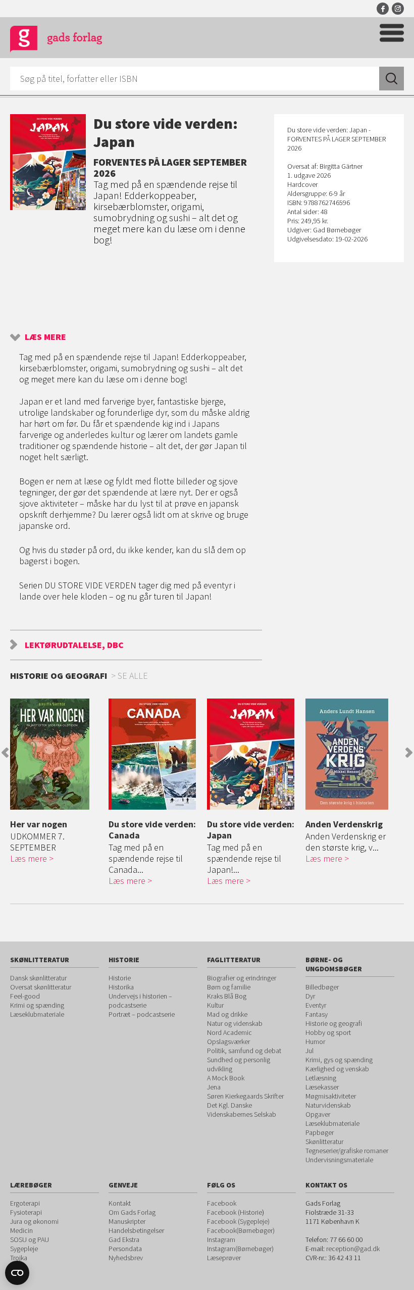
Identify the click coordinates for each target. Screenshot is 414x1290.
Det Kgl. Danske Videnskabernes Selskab (241, 1110)
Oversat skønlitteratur (40, 986)
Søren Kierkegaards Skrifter (245, 1096)
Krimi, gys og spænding (339, 1059)
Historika (121, 986)
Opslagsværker (228, 1041)
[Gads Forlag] (56, 41)
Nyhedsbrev (126, 1257)
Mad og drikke (227, 1014)
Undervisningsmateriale (339, 1159)
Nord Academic (229, 1032)
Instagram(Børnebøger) (240, 1248)
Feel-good (25, 996)
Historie (120, 977)
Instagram (398, 9)
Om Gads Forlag (132, 1212)
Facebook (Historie (234, 1212)
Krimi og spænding (37, 1005)
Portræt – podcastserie (142, 1014)
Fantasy (316, 1014)
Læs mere (45, 336)
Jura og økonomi (34, 1221)
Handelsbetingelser (136, 1230)
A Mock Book (225, 1077)
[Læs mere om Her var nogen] (57, 754)
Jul (309, 1050)
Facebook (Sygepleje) (238, 1221)
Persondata (125, 1248)
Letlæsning (320, 1077)
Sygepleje (24, 1248)
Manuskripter (127, 1221)
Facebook (383, 9)
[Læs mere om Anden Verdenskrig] (352, 754)
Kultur (215, 1005)
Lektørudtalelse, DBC (74, 645)
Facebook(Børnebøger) (241, 1230)
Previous (5, 753)
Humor (315, 1041)
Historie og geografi (333, 1023)
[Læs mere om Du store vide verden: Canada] (155, 754)
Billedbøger (322, 986)
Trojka (18, 1257)
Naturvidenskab (328, 1105)
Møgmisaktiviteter (330, 1096)
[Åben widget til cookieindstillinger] (17, 1273)
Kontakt (120, 1203)
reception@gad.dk (353, 1248)
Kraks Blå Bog (226, 996)
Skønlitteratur (324, 1141)
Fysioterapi (26, 1212)
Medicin (21, 1230)
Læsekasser (322, 1086)
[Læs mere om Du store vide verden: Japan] (253, 754)
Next (408, 753)
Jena (214, 1086)
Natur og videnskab (235, 1023)
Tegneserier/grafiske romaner (346, 1150)
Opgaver (317, 1114)
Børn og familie (228, 986)
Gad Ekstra (124, 1239)
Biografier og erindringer (241, 977)
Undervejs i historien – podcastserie (140, 1000)
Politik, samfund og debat (244, 1050)
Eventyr (315, 1005)
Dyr (310, 996)
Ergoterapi (25, 1203)
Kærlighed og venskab (337, 1068)
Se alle (133, 675)
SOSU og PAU (29, 1239)
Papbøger (319, 1132)
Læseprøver (224, 1257)
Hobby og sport (328, 1032)
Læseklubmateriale (37, 1014)
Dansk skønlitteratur (38, 977)
